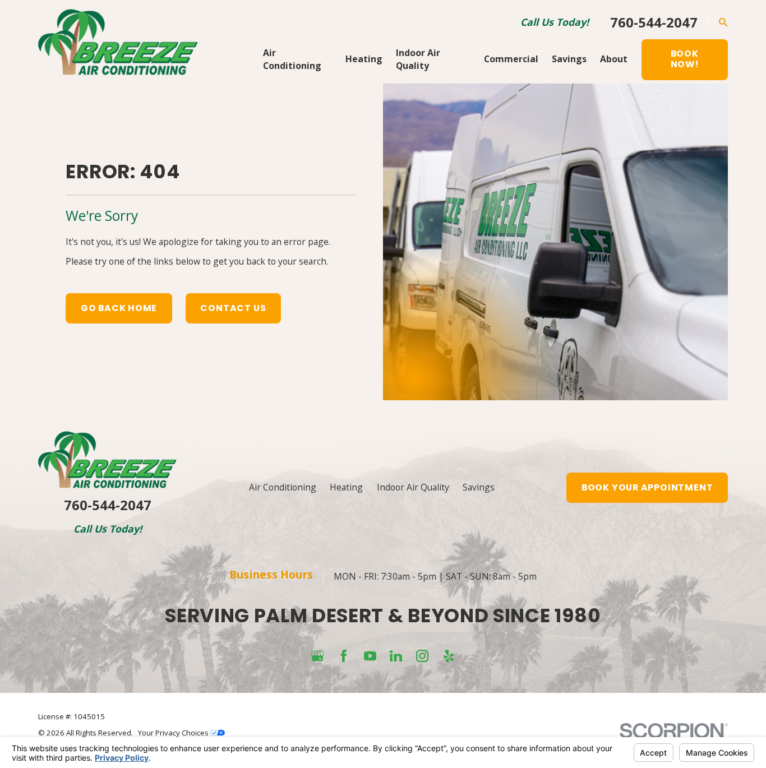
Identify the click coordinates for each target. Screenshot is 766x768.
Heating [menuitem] (363, 59)
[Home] (118, 42)
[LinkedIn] (396, 656)
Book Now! (685, 59)
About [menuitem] (613, 59)
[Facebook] (344, 656)
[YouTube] (370, 656)
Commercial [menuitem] (511, 59)
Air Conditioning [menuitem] (292, 59)
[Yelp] (448, 656)
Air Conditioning (282, 487)
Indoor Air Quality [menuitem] (418, 59)
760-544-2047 (654, 22)
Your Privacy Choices (174, 733)
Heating (346, 487)
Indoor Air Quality (413, 487)
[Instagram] (422, 656)
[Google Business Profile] (317, 656)
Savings (479, 487)
